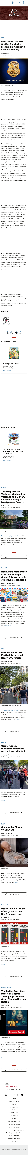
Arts (2, 648)
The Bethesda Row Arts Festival (10, 710)
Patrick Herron (7, 506)
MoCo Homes (14, 1110)
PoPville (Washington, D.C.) (14, 1133)
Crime (3, 37)
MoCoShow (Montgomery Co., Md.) (14, 1130)
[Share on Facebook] (7, 332)
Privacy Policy (14, 1141)
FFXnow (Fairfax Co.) (14, 1127)
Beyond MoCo (6, 987)
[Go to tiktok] (18, 1095)
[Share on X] (11, 332)
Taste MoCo (14, 1115)
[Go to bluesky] (22, 1095)
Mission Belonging (6, 536)
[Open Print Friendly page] (20, 332)
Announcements (14, 1101)
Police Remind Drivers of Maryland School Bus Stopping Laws (13, 911)
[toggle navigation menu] (26, 3)
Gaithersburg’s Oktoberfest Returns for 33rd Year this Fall (13, 749)
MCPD (3, 823)
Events (3, 487)
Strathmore (18, 536)
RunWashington (14, 1135)
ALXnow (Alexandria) (14, 1124)
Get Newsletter (18, 3)
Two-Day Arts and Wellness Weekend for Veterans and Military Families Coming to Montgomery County (13, 497)
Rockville (4, 568)
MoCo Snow (14, 1107)
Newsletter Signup (14, 1112)
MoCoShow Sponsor (9, 583)
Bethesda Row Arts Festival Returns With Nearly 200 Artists (13, 655)
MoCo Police (5, 905)
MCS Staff (6, 53)
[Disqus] (14, 403)
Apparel (14, 1098)
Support (14, 1118)
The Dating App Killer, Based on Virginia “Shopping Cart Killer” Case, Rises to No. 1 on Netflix (13, 996)
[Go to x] (6, 1095)
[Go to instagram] (14, 1095)
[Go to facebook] (10, 1095)
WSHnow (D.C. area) (14, 1138)
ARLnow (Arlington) (14, 1121)
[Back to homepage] (5, 3)
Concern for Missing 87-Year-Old (12, 828)
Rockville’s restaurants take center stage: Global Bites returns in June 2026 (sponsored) (14, 575)
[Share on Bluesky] (16, 332)
